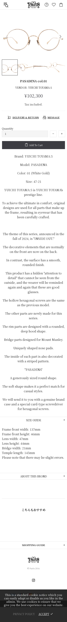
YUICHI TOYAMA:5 (40, 87)
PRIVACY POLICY (24, 614)
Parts (33, 4)
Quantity (7, 128)
